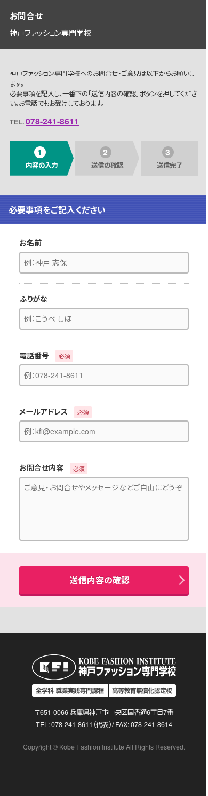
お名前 (30, 242)
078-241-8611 (52, 121)
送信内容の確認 (100, 580)
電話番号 (34, 355)
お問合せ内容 (41, 467)
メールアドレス (43, 411)
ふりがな (33, 298)
